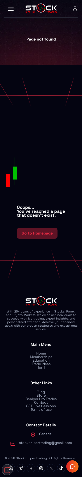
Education (41, 360)
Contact (41, 402)
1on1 (41, 367)
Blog (41, 392)
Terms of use (41, 409)
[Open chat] (72, 466)
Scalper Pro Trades (41, 399)
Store (41, 395)
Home (41, 353)
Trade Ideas (41, 364)
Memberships (41, 357)
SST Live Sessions (41, 406)
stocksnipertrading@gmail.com (45, 442)
